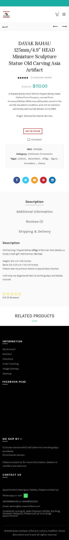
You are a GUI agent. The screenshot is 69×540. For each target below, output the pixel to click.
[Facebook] (16, 180)
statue (41, 163)
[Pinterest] (43, 180)
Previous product (55, 26)
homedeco (29, 163)
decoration (34, 158)
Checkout (8, 359)
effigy (45, 158)
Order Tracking (11, 363)
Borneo (38, 253)
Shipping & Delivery (35, 231)
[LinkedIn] (52, 180)
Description (34, 202)
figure (54, 158)
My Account (9, 349)
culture (22, 158)
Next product (64, 26)
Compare (36, 139)
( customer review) (41, 77)
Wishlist (7, 354)
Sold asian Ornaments (40, 154)
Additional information (34, 212)
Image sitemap (11, 368)
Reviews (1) (34, 222)
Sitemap (7, 373)
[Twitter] (25, 180)
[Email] (34, 180)
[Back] (5, 26)
